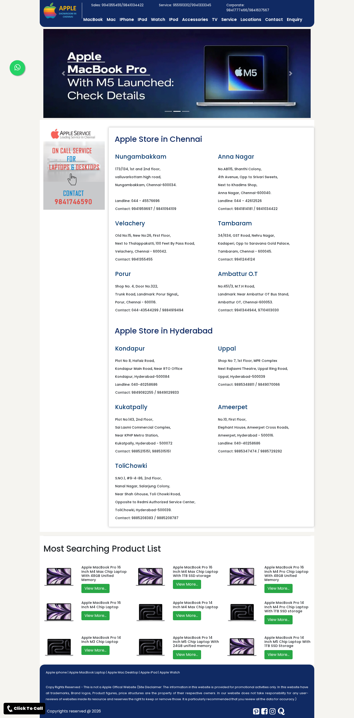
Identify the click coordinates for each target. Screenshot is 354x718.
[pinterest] (256, 711)
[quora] (281, 711)
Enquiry (294, 19)
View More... (95, 588)
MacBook (93, 19)
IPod (173, 19)
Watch (158, 19)
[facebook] (264, 711)
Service (229, 19)
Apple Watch (170, 672)
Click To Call (28, 708)
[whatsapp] (17, 68)
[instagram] (272, 711)
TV (214, 19)
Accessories (195, 19)
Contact (274, 19)
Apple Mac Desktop (123, 672)
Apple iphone (56, 672)
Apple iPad (148, 672)
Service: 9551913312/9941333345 (185, 5)
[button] (63, 73)
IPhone (127, 19)
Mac (111, 19)
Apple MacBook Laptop (87, 672)
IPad (142, 19)
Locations (251, 19)
